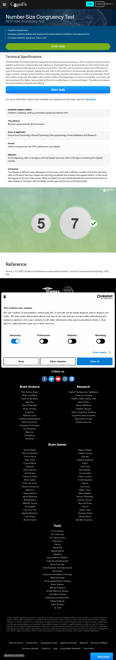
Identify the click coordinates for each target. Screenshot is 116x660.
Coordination (29, 429)
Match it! (30, 490)
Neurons (30, 402)
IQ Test (57, 608)
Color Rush (30, 516)
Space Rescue (30, 493)
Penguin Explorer (85, 460)
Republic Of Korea (15, 656)
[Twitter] (51, 379)
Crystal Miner (29, 463)
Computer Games (83, 395)
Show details (99, 352)
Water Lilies (84, 510)
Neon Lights (30, 480)
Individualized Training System (57, 567)
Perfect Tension (84, 500)
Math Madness (30, 496)
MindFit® (57, 547)
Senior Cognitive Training (83, 412)
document (90, 99)
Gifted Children (57, 601)
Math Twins (85, 490)
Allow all (94, 361)
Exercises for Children (57, 557)
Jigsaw (85, 483)
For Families (57, 531)
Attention (29, 438)
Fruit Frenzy (30, 456)
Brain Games (57, 584)
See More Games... (85, 520)
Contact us (45, 648)
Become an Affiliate (99, 643)
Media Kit (84, 643)
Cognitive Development (57, 561)
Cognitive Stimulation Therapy (57, 574)
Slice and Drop (85, 503)
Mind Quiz (57, 571)
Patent (57, 544)
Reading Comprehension (57, 597)
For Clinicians (57, 534)
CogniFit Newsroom (68, 643)
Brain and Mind (29, 395)
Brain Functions (29, 422)
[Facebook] (44, 379)
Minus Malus (85, 493)
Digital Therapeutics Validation (83, 392)
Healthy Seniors (83, 409)
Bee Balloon (85, 470)
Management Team (49, 643)
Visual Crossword (29, 486)
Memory (30, 432)
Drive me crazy (30, 483)
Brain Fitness (29, 409)
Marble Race (30, 500)
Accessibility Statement (70, 648)
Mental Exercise (57, 587)
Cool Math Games (57, 594)
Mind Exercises (57, 577)
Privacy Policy (32, 643)
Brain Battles (57, 604)
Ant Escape (29, 473)
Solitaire (30, 466)
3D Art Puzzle (30, 520)
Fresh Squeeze (85, 480)
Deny (21, 361)
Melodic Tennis (30, 503)
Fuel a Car (85, 486)
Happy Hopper (85, 450)
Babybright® (57, 551)
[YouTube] (58, 379)
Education (58, 541)
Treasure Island (30, 476)
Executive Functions (29, 425)
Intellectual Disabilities (29, 419)
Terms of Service (16, 643)
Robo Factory (30, 470)
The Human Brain (29, 392)
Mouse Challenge (85, 496)
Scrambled (30, 506)
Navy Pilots (83, 402)
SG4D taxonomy (84, 422)
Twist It (85, 506)
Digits (85, 463)
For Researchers (57, 537)
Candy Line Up (85, 453)
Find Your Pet (30, 510)
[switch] (43, 341)
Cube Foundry (85, 476)
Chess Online (30, 450)
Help (55, 648)
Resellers (57, 554)
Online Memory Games (57, 591)
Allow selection (58, 361)
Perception (29, 435)
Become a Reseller (30, 648)
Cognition (29, 412)
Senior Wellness (83, 405)
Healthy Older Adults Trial (83, 398)
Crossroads (85, 473)
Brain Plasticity (29, 405)
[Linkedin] (71, 379)
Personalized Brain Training (57, 581)
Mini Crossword (30, 453)
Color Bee (85, 466)
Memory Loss (29, 415)
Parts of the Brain (29, 398)
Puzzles (85, 456)
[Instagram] (65, 379)
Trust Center (88, 648)
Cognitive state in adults (83, 415)
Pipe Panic (30, 460)
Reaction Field (85, 513)
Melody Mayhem (30, 513)
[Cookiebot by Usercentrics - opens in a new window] (99, 297)
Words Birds (85, 516)
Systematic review (83, 419)
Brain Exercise (57, 564)
